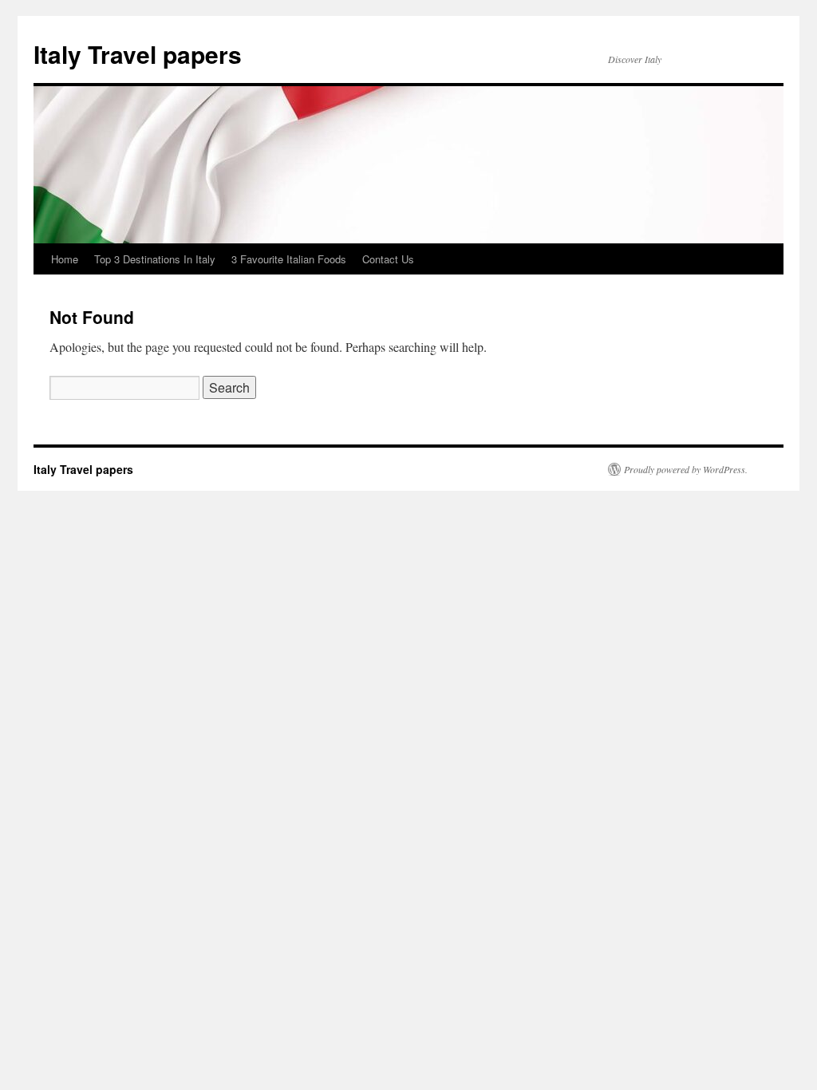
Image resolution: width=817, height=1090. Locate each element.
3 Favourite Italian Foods (288, 259)
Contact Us (388, 259)
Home (64, 259)
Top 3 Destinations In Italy (154, 259)
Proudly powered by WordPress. (686, 469)
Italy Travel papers (138, 54)
